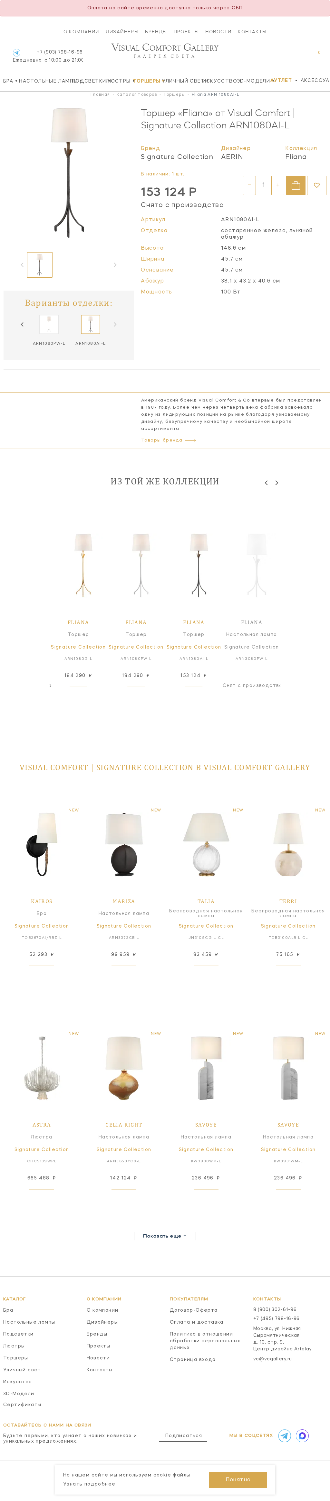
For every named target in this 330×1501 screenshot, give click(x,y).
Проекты (186, 31)
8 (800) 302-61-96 (275, 1309)
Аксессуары (315, 80)
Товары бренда (161, 440)
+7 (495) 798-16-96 (276, 1319)
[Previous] (22, 324)
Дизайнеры (122, 31)
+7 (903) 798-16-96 (48, 56)
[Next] (276, 483)
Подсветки (87, 81)
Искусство (218, 81)
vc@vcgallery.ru (272, 1359)
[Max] (301, 1435)
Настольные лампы (44, 81)
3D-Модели (252, 81)
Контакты (252, 31)
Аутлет (281, 80)
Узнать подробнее (89, 1484)
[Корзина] (313, 56)
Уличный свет (180, 81)
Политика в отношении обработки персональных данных (205, 1341)
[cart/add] (296, 185)
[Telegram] (16, 52)
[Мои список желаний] (297, 56)
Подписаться (183, 1436)
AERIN (232, 157)
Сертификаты (22, 1405)
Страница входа (193, 1359)
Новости (218, 31)
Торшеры (146, 81)
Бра (9, 81)
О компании (81, 31)
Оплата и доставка (197, 1322)
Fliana (296, 157)
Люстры (118, 81)
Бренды (156, 31)
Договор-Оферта (194, 1310)
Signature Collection (177, 157)
